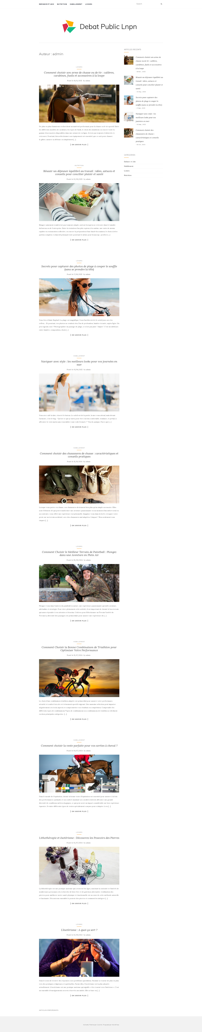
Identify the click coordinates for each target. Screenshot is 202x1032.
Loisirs (88, 4)
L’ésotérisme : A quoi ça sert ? (79, 930)
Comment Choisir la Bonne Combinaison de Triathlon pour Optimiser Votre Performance (79, 648)
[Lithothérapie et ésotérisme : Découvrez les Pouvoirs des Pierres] (79, 866)
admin (87, 81)
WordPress (115, 1025)
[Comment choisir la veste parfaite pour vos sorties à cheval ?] (79, 774)
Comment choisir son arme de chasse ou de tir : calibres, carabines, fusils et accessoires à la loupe (79, 74)
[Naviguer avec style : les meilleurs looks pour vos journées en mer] (79, 392)
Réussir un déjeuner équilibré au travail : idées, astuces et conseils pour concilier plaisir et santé (79, 172)
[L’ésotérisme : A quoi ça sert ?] (79, 958)
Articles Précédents (48, 1010)
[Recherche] (161, 4)
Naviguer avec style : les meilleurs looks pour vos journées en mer (79, 363)
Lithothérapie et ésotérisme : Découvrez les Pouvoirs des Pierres (79, 838)
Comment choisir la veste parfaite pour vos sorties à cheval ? (79, 745)
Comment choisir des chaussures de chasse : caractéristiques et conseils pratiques (79, 455)
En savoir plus (79, 145)
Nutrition (62, 4)
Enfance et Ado (46, 4)
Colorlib (99, 1025)
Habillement (76, 4)
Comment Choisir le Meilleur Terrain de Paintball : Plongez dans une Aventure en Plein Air (79, 553)
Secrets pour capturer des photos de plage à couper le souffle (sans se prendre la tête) (79, 267)
